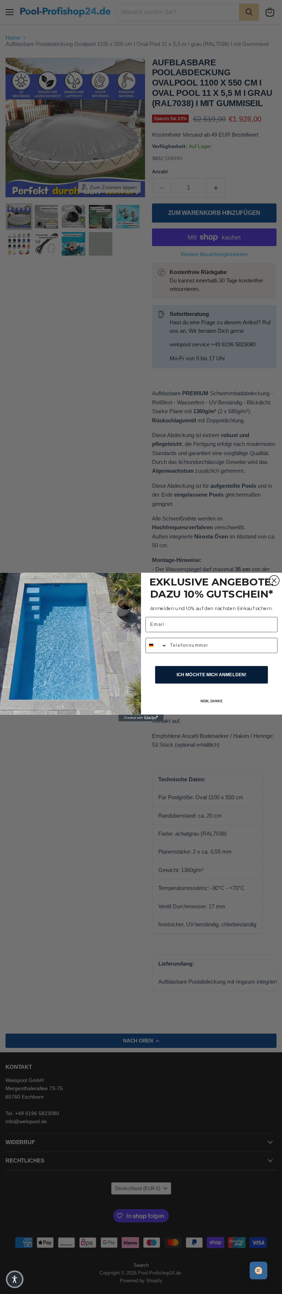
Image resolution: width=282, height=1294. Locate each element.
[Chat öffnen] (258, 1270)
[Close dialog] (274, 581)
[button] (15, 1279)
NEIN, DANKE (211, 701)
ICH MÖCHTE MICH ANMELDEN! (211, 674)
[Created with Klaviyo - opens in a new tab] (141, 717)
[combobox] (156, 645)
